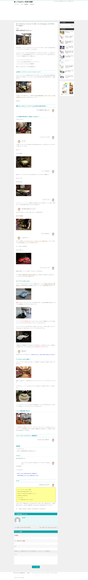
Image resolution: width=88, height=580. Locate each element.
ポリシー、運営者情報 (24, 4)
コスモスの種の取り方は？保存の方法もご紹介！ (69, 56)
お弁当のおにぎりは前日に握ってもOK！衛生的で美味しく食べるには (69, 66)
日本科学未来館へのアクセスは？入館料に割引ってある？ (28, 475)
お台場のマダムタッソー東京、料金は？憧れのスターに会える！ (43, 354)
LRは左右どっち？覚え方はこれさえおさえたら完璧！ (69, 37)
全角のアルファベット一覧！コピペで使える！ (69, 32)
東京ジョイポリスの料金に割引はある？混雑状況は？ (27, 473)
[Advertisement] (44, 13)
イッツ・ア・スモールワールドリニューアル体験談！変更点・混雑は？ (69, 47)
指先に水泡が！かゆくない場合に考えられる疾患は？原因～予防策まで (69, 52)
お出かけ (17, 28)
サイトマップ (16, 4)
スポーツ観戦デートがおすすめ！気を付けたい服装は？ (23, 527)
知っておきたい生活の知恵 (23, 2)
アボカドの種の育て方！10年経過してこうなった (69, 71)
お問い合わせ (32, 4)
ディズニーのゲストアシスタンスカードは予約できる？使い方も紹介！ (69, 76)
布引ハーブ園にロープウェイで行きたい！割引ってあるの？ (48, 527)
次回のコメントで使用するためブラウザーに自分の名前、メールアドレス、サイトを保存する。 (33, 551)
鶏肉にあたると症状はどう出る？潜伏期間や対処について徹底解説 (69, 42)
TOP (20, 572)
